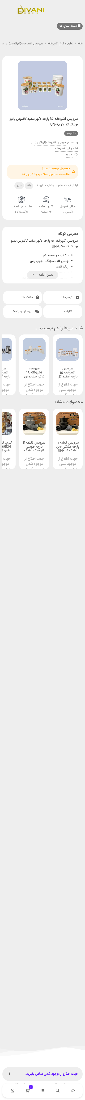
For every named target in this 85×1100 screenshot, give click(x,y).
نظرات (68, 311)
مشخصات (27, 297)
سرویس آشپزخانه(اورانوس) (26, 44)
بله (29, 185)
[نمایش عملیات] (9, 1074)
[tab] (62, 297)
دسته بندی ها (69, 26)
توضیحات (67, 297)
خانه (80, 44)
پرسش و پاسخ (22, 311)
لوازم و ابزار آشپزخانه (60, 44)
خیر (19, 185)
